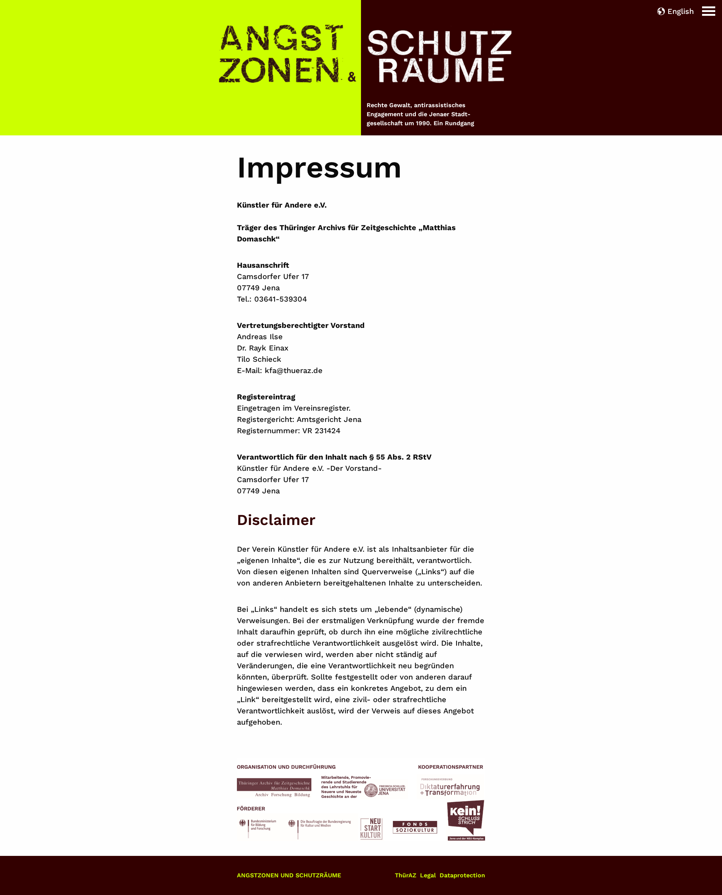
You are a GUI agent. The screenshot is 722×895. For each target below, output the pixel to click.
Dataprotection (462, 875)
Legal (428, 875)
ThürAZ (405, 875)
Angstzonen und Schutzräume (289, 875)
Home (11, 5)
